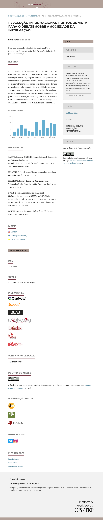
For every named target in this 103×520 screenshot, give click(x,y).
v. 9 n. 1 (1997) (31, 16)
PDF (69, 42)
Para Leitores (13, 459)
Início (11, 16)
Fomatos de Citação (76, 95)
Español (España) (18, 239)
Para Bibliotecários (15, 466)
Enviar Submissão (18, 251)
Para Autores (13, 463)
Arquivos (19, 16)
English (14, 232)
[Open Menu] (10, 4)
